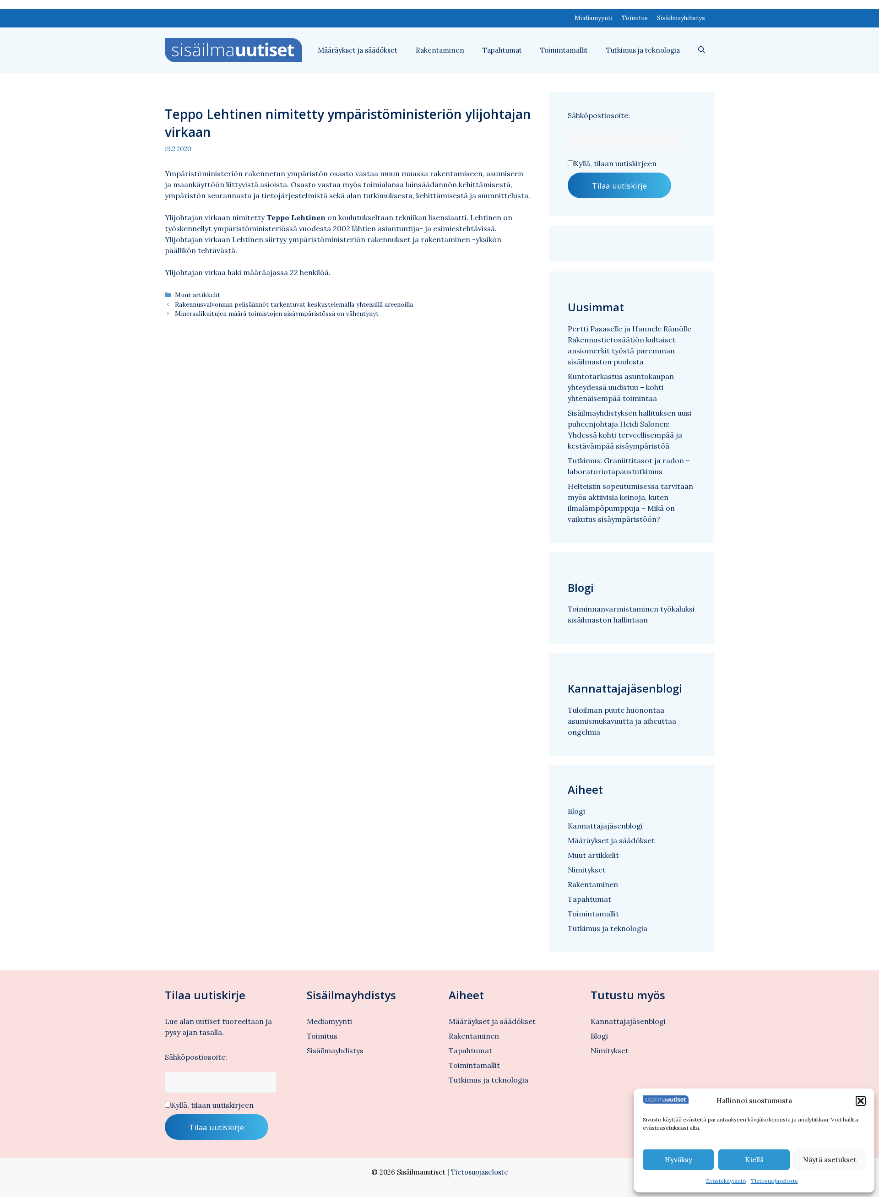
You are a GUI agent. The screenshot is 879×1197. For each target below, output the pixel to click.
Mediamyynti (594, 18)
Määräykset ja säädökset (357, 50)
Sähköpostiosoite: (599, 115)
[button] (860, 1100)
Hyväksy (678, 1159)
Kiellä (754, 1159)
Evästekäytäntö (726, 1180)
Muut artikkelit (197, 295)
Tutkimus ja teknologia (643, 50)
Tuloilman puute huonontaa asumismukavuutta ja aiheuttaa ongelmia (622, 721)
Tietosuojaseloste (774, 1180)
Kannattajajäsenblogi (605, 825)
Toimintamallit (564, 50)
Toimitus (635, 18)
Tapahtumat (502, 50)
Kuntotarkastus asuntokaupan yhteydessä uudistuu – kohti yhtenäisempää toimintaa (621, 387)
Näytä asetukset (830, 1159)
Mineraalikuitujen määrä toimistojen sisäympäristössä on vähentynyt (277, 313)
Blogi (576, 811)
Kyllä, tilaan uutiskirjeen (615, 163)
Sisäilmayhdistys (681, 18)
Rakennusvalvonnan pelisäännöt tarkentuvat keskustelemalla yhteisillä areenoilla (294, 304)
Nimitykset (587, 869)
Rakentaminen (440, 50)
